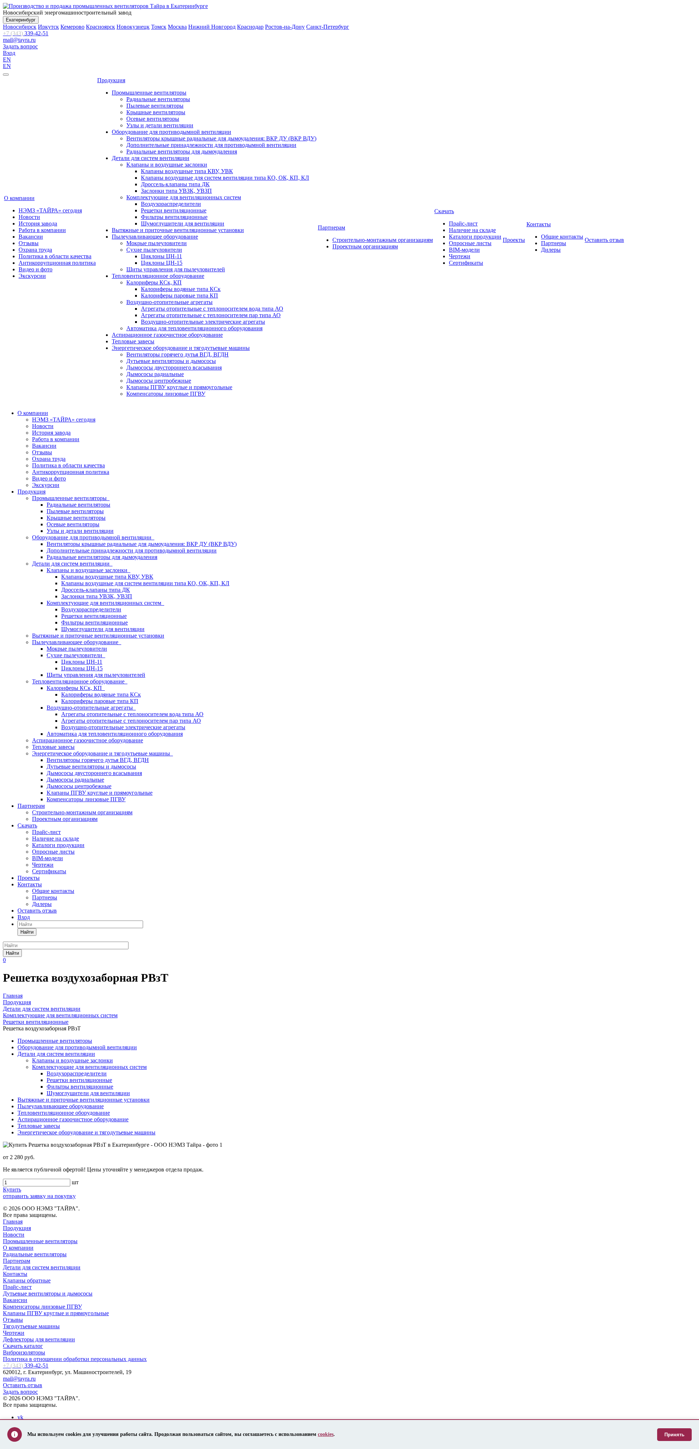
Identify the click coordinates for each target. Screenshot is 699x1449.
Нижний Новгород (212, 27)
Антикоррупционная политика (57, 263)
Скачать (444, 211)
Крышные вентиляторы (155, 112)
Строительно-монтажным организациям (382, 240)
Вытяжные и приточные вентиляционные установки (178, 230)
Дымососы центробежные (158, 381)
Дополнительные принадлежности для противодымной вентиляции (211, 145)
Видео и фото (35, 269)
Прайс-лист (463, 223)
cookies (325, 1434)
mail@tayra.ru (19, 40)
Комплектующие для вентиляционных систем (183, 197)
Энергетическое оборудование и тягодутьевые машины (181, 348)
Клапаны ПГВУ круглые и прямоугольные (179, 387)
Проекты (514, 240)
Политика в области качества (55, 256)
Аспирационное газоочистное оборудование (167, 335)
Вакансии (31, 236)
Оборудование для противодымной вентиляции (171, 132)
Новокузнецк (133, 27)
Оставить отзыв (604, 240)
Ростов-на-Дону (285, 27)
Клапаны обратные (27, 1280)
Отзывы (29, 243)
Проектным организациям (365, 246)
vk (20, 1417)
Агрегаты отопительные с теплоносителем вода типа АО (212, 309)
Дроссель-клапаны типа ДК (175, 184)
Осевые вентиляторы (152, 119)
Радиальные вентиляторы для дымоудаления (181, 151)
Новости (29, 217)
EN (7, 59)
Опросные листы (470, 243)
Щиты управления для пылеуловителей (175, 269)
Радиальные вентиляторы (158, 99)
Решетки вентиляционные (173, 210)
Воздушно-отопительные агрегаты (169, 302)
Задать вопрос (20, 46)
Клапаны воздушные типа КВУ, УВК (187, 171)
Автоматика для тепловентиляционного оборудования (194, 328)
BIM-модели (464, 250)
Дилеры (551, 250)
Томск (158, 27)
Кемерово (72, 27)
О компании (19, 198)
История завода (38, 223)
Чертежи (459, 256)
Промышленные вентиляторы (149, 92)
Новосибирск (19, 27)
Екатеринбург (21, 20)
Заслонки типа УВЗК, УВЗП (176, 191)
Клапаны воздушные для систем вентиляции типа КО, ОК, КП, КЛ (225, 178)
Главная (13, 1221)
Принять (674, 1434)
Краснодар (250, 27)
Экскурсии (32, 276)
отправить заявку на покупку (39, 1196)
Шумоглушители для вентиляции (182, 223)
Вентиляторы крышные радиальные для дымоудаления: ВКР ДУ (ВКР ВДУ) (221, 138)
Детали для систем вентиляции (150, 158)
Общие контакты (562, 236)
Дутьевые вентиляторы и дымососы (171, 361)
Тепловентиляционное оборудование (158, 276)
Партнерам (331, 227)
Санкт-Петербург (327, 27)
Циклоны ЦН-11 (161, 256)
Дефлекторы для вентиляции (39, 1339)
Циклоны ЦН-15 (161, 263)
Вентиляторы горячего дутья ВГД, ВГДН (177, 354)
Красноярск (100, 27)
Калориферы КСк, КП (154, 282)
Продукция (111, 80)
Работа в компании (42, 230)
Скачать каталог (23, 1346)
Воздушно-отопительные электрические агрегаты (203, 322)
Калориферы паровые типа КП (179, 295)
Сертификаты (466, 263)
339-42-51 (25, 33)
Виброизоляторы (24, 1352)
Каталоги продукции (475, 236)
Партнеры (553, 243)
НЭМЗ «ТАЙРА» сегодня (50, 210)
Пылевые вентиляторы (154, 106)
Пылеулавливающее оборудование (155, 236)
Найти (26, 932)
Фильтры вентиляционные (174, 217)
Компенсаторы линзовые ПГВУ (165, 394)
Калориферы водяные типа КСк (181, 289)
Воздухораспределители (171, 204)
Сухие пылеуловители (154, 250)
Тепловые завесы (133, 341)
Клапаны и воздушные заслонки (166, 164)
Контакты (538, 224)
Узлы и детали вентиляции (159, 125)
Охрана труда (35, 250)
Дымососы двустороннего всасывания (174, 367)
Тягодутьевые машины (31, 1326)
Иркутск (48, 27)
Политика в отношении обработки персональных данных (75, 1359)
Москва (177, 27)
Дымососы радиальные (155, 374)
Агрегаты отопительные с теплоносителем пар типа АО (211, 315)
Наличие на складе (472, 230)
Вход (9, 53)
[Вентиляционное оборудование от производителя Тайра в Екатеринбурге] (105, 6)
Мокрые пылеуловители (156, 243)
